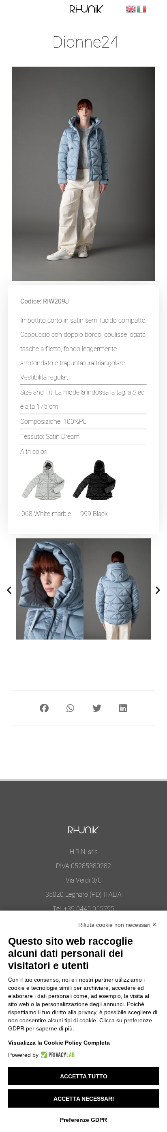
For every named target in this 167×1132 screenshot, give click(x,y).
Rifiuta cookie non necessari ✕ (117, 925)
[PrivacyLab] (57, 1055)
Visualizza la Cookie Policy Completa (59, 1042)
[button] (9, 590)
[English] (131, 8)
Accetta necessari (84, 1098)
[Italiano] (142, 8)
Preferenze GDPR (83, 1120)
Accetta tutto (83, 1076)
